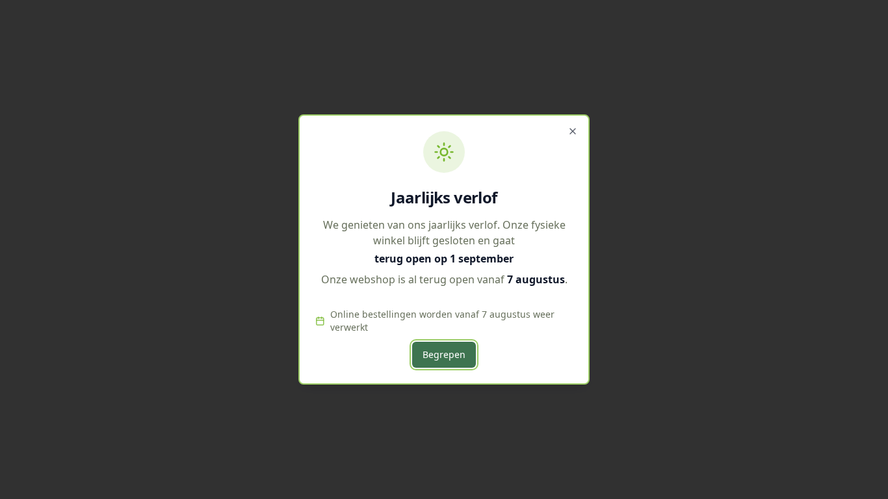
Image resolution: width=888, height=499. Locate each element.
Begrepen (444, 354)
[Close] (573, 131)
